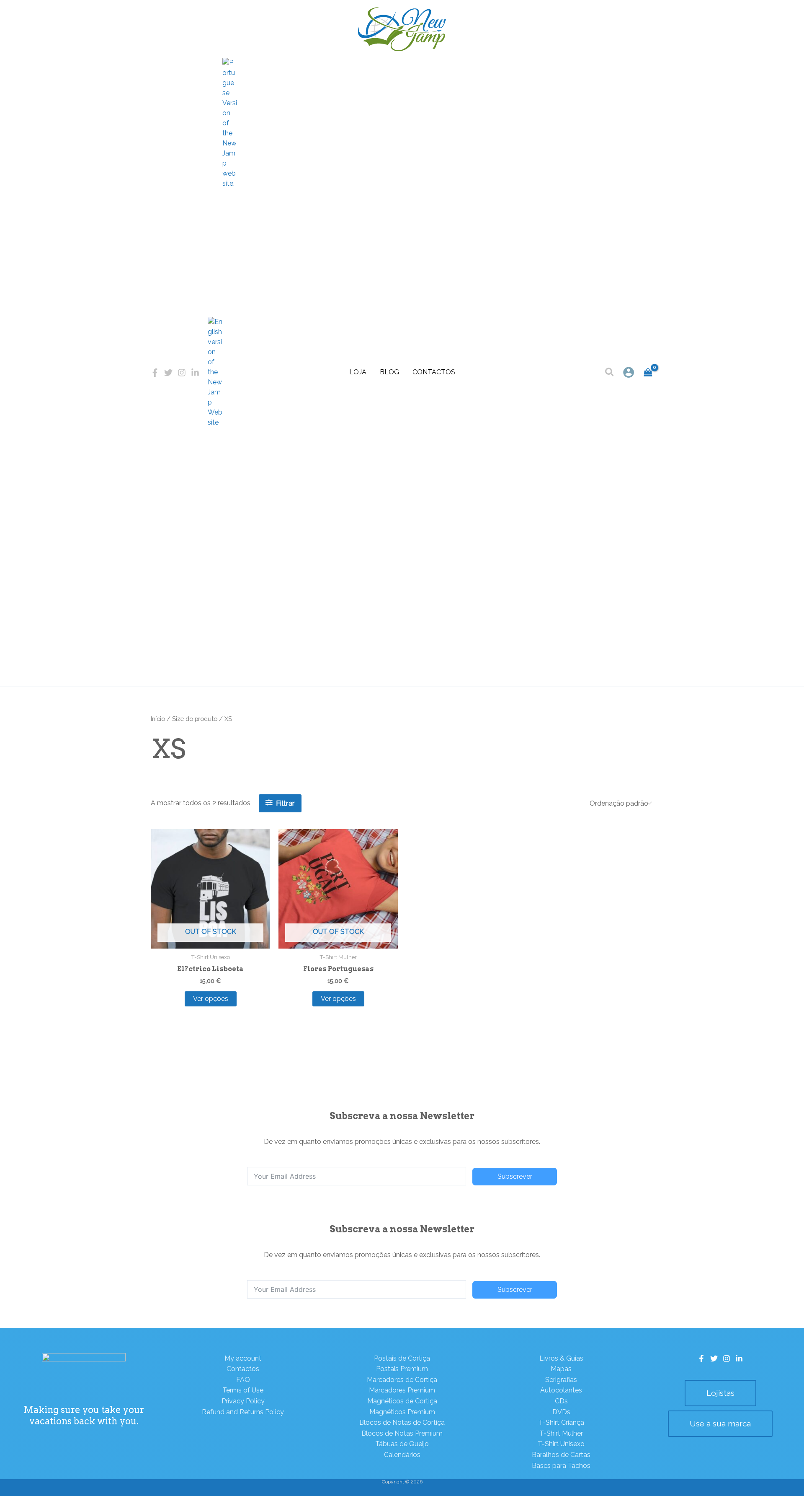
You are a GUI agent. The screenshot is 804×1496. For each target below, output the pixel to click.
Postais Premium (402, 1369)
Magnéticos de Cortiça (402, 1401)
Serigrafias (561, 1380)
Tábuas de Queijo (402, 1444)
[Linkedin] (195, 372)
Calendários (402, 1455)
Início (158, 718)
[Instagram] (182, 372)
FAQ (243, 1380)
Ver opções (210, 999)
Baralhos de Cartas (561, 1455)
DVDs (561, 1412)
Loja (357, 372)
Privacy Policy (243, 1401)
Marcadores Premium (402, 1390)
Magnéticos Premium (402, 1412)
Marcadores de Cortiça (402, 1380)
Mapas (561, 1369)
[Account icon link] (628, 372)
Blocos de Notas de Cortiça (402, 1422)
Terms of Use (242, 1390)
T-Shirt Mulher (561, 1433)
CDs (561, 1401)
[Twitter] (168, 372)
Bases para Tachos (561, 1466)
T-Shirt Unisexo (561, 1444)
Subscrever (514, 1176)
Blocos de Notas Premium (402, 1433)
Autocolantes (561, 1390)
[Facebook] (155, 372)
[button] (610, 373)
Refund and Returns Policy (243, 1412)
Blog (389, 372)
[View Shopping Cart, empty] (648, 372)
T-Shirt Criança (561, 1422)
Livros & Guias (561, 1358)
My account (242, 1358)
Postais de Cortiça (402, 1358)
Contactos (433, 372)
